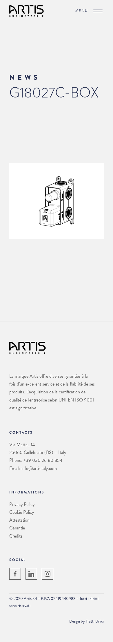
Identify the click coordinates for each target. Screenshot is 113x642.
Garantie (17, 528)
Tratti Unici (95, 621)
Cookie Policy (21, 512)
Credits (15, 536)
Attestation (19, 520)
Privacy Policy (21, 504)
